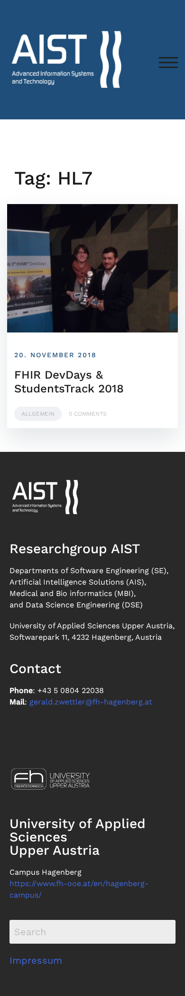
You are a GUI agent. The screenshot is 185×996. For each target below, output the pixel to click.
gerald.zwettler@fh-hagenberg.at (90, 701)
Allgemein (38, 413)
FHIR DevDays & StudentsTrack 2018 (69, 381)
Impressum (35, 960)
